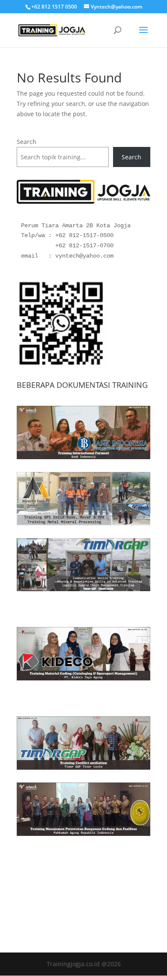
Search (26, 142)
